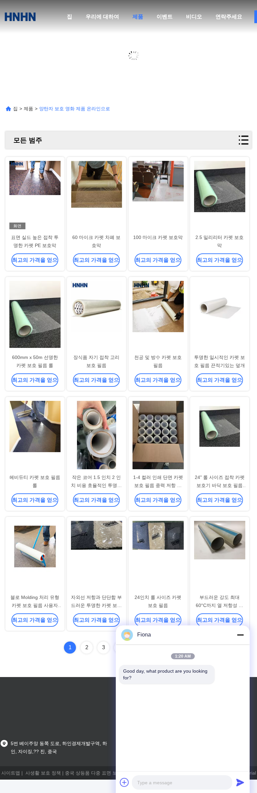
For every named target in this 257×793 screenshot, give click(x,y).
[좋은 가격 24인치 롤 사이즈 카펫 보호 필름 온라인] (158, 556)
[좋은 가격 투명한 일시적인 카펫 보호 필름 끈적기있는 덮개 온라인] (219, 316)
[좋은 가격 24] (219, 436)
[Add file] (124, 782)
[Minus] (240, 635)
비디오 (194, 16)
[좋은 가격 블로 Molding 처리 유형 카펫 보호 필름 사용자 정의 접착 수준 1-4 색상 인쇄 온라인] (35, 556)
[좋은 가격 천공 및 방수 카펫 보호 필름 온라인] (158, 316)
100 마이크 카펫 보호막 (158, 237)
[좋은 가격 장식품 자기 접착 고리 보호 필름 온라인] (96, 316)
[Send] (240, 782)
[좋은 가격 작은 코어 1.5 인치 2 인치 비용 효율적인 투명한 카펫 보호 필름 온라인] (96, 436)
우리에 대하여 (102, 16)
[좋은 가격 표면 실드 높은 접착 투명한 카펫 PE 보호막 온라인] (35, 196)
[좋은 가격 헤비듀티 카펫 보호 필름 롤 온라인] (35, 436)
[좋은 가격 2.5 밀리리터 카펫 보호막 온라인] (219, 196)
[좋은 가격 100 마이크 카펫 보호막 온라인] (158, 196)
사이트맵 (10, 773)
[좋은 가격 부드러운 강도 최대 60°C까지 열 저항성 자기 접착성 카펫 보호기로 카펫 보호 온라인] (219, 556)
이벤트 (165, 16)
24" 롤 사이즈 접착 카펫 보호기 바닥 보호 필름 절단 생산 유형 (220, 485)
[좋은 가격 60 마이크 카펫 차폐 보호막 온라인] (96, 196)
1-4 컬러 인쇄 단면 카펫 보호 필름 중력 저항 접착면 (158, 485)
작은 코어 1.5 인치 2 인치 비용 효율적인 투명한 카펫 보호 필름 (96, 485)
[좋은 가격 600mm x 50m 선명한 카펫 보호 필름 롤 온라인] (35, 316)
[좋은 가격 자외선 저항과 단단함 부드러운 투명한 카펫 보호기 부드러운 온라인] (96, 556)
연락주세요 (229, 16)
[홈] (20, 17)
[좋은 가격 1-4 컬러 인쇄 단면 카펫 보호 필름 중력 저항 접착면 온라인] (158, 436)
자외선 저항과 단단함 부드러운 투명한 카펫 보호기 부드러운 (96, 605)
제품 (138, 16)
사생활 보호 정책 (43, 773)
